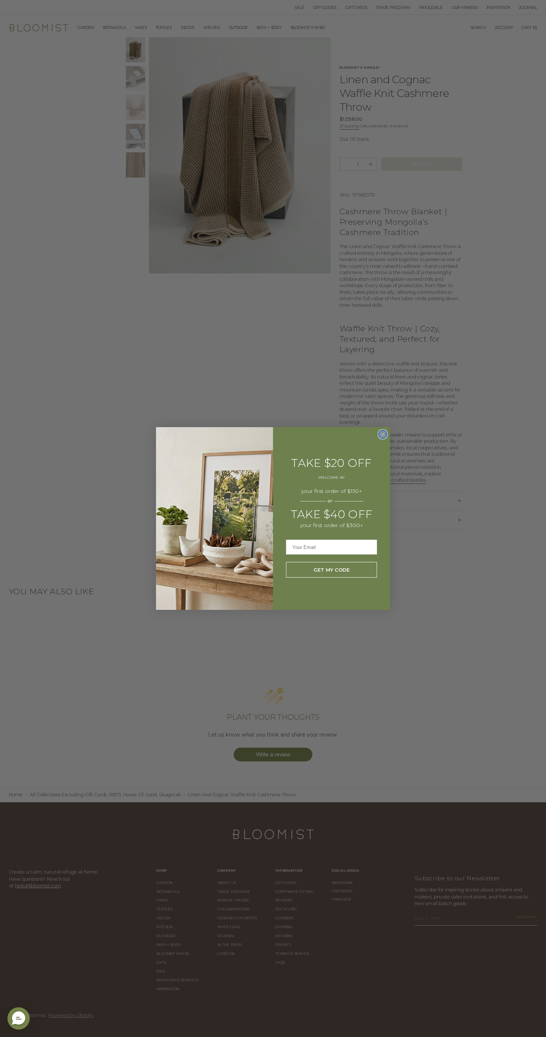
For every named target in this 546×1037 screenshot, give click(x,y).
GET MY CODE (331, 570)
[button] (18, 1018)
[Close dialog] (382, 434)
